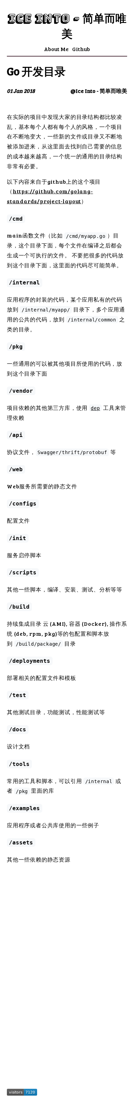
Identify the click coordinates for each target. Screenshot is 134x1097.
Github (81, 48)
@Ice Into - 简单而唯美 (98, 90)
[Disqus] (67, 984)
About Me (56, 48)
